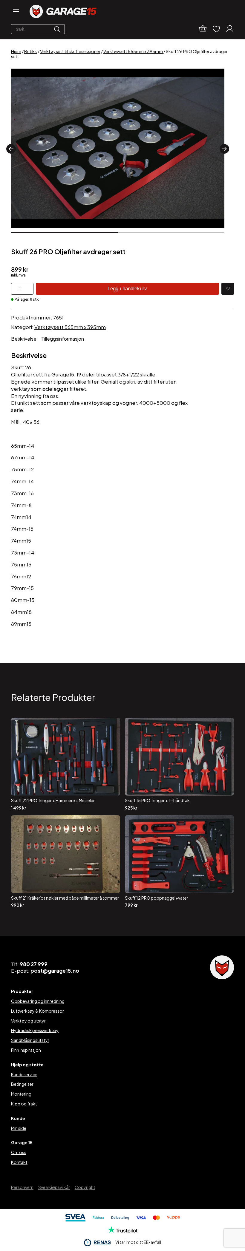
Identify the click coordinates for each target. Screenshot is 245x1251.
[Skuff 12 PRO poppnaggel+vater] (179, 861)
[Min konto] (230, 29)
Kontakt (19, 1162)
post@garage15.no (54, 970)
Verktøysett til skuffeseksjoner (70, 51)
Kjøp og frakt (24, 1103)
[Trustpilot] (122, 1231)
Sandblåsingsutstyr (30, 1040)
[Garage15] (63, 12)
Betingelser (22, 1084)
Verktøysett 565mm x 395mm (133, 51)
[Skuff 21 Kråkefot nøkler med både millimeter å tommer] (65, 861)
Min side (18, 1128)
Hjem (16, 51)
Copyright (85, 1187)
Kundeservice (24, 1074)
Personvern (22, 1187)
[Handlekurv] (203, 29)
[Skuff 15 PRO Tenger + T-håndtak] (179, 764)
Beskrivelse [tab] (23, 339)
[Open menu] (15, 12)
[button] (11, 149)
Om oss (18, 1152)
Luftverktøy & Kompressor (37, 1011)
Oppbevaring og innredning (38, 1001)
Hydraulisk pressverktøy (35, 1030)
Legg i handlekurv (127, 288)
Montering (21, 1093)
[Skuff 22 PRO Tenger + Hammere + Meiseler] (65, 764)
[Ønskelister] (216, 29)
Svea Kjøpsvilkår (54, 1187)
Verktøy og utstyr (28, 1020)
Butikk (30, 51)
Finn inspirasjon (26, 1050)
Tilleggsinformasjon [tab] (62, 339)
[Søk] (58, 29)
